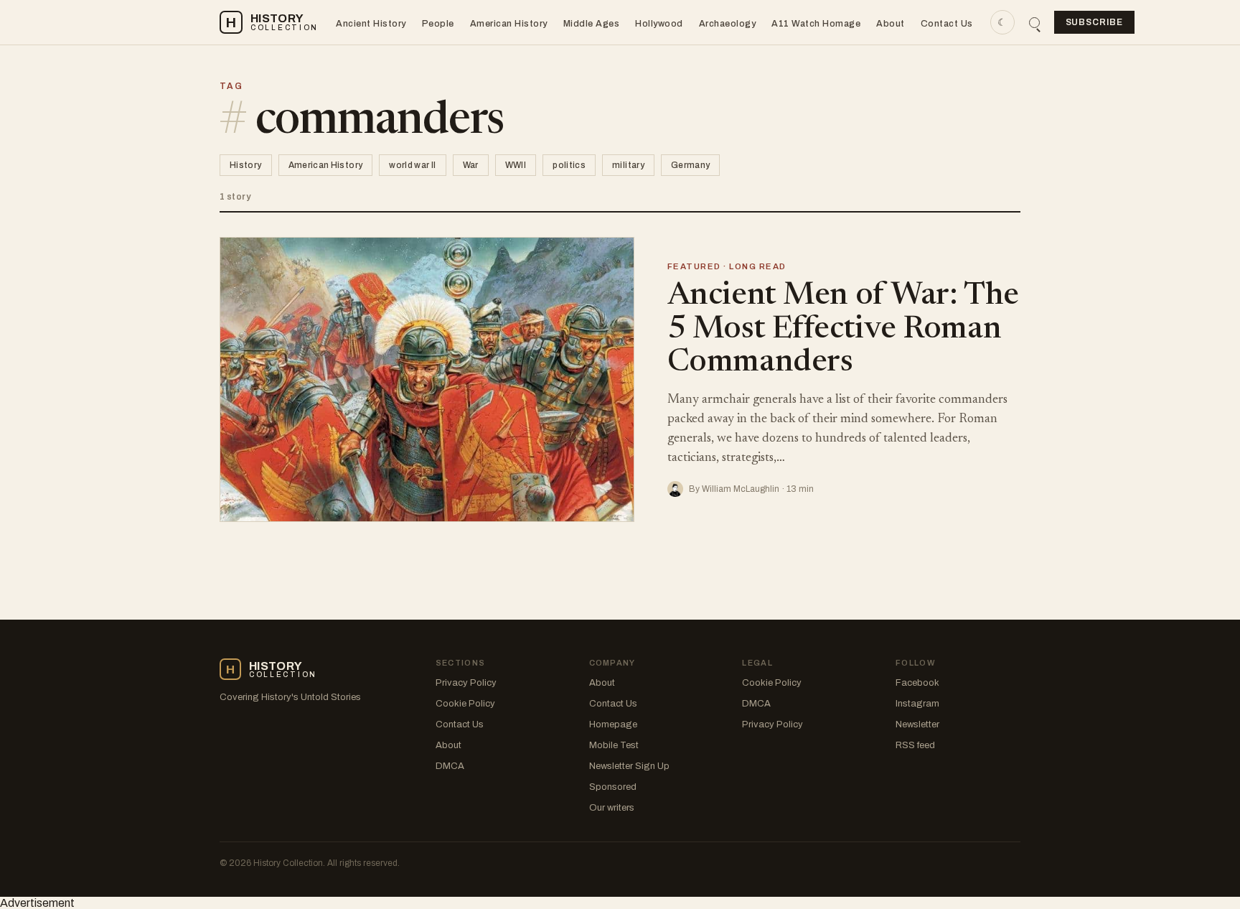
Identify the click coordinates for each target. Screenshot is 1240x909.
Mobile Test (614, 745)
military (628, 165)
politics (569, 165)
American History (509, 24)
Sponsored (613, 787)
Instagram (917, 704)
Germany (690, 165)
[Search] (1034, 22)
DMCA (450, 766)
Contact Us (947, 24)
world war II (412, 165)
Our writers (611, 808)
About (890, 24)
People (438, 24)
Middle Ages (591, 24)
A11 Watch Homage (815, 24)
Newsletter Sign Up (629, 766)
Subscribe (1095, 22)
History (246, 165)
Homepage (613, 724)
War (471, 165)
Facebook (917, 683)
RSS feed (915, 745)
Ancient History (371, 24)
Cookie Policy (465, 704)
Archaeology (727, 24)
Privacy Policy (466, 683)
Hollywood (659, 24)
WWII (515, 165)
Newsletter (917, 724)
